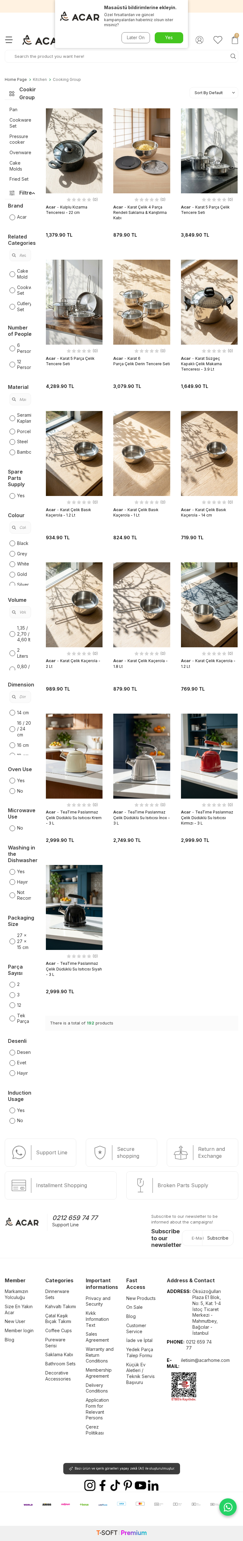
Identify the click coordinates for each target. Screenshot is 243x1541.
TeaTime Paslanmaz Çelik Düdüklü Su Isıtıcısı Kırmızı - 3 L (207, 817)
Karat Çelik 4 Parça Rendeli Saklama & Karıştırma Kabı (140, 213)
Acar (22, 217)
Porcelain (24, 431)
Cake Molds (15, 166)
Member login (19, 1330)
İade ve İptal (139, 1340)
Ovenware (20, 152)
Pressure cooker (18, 139)
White (23, 563)
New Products (141, 1298)
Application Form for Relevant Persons (97, 1408)
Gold (22, 574)
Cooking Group (67, 80)
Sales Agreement (97, 1337)
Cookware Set (20, 123)
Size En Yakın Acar (19, 1309)
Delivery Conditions (97, 1388)
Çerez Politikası (95, 1429)
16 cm (23, 745)
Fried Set (18, 179)
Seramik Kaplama (24, 418)
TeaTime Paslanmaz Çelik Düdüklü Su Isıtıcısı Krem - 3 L (74, 817)
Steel (22, 441)
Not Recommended (24, 895)
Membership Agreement (99, 1373)
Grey (22, 553)
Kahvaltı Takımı (60, 1306)
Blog (9, 1339)
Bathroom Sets (60, 1363)
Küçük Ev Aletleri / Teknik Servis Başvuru (140, 1373)
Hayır (22, 882)
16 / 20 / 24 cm (24, 729)
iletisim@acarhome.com (205, 1360)
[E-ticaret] (121, 1533)
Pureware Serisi (55, 1342)
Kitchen (40, 80)
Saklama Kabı (59, 1354)
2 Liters (22, 653)
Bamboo (24, 452)
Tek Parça (23, 1018)
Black (22, 543)
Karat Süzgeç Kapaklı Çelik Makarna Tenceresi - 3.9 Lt (201, 364)
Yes (21, 495)
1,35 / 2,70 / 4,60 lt (23, 634)
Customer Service (136, 1328)
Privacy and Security (98, 1301)
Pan (13, 109)
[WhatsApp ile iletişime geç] (228, 1507)
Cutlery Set (24, 306)
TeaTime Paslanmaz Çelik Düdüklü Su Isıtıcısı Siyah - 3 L (74, 969)
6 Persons (24, 348)
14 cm (23, 712)
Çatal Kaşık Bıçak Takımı (58, 1318)
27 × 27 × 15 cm (22, 941)
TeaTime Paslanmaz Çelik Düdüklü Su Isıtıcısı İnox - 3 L (141, 817)
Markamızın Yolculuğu (16, 1294)
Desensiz (24, 1052)
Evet (21, 1062)
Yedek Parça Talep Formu (139, 1352)
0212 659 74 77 (74, 1218)
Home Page (16, 80)
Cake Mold (22, 274)
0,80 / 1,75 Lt (23, 669)
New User (15, 1321)
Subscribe (217, 1238)
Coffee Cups (58, 1330)
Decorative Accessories (58, 1375)
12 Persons (24, 364)
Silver (23, 584)
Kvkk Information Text (97, 1319)
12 (19, 1005)
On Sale (134, 1307)
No (20, 791)
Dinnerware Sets (57, 1294)
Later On (136, 37)
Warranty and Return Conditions (100, 1355)
